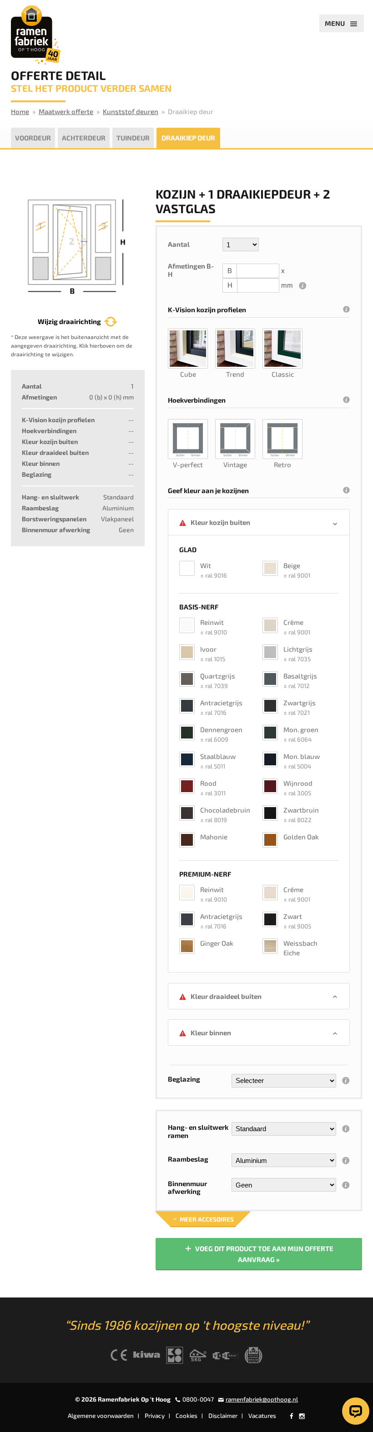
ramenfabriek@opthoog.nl (262, 1399)
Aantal (179, 244)
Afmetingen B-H (191, 270)
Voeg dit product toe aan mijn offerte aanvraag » (263, 1253)
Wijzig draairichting (69, 321)
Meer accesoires (206, 1219)
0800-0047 (198, 1399)
